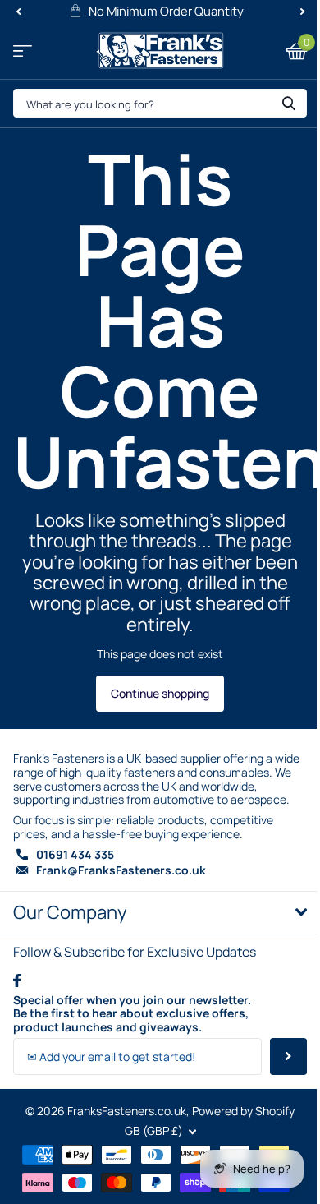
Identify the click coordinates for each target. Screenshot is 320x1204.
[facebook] (17, 980)
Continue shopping (160, 693)
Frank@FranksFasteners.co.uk (121, 870)
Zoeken (289, 103)
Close (160, 912)
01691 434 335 (75, 854)
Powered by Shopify (243, 1111)
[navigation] (18, 11)
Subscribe (288, 1056)
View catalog (22, 51)
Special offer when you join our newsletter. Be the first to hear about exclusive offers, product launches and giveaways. (132, 1014)
